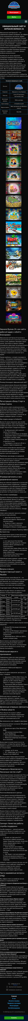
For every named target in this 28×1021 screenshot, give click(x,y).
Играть (13, 118)
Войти (14, 17)
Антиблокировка (14, 1008)
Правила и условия (14, 1003)
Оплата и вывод (14, 1001)
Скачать (14, 1018)
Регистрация (14, 12)
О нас (14, 998)
